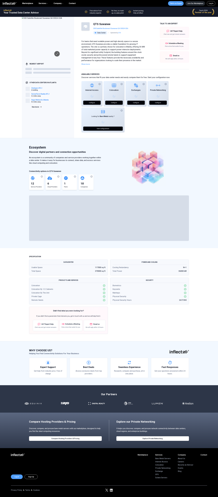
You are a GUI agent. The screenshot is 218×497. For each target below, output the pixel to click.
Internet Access (91, 90)
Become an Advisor (185, 465)
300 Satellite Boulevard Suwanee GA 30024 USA (110, 28)
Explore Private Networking (153, 438)
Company (58, 3)
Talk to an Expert (176, 3)
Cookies (36, 490)
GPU (157, 474)
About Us (181, 458)
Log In (211, 3)
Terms (27, 490)
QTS (119, 33)
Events (180, 468)
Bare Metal (104, 116)
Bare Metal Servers (163, 458)
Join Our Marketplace (195, 3)
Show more (85, 64)
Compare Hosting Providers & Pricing (65, 438)
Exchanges (136, 90)
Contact (72, 3)
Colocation (114, 90)
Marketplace (27, 3)
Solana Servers (161, 478)
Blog (179, 471)
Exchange (159, 471)
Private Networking (158, 90)
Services (42, 3)
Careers (181, 462)
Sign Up (31, 477)
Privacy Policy (16, 490)
